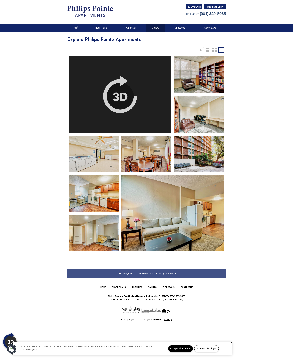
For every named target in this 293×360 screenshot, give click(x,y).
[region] (122, 348)
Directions (179, 27)
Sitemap (168, 319)
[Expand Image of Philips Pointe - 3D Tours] (120, 94)
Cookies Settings (206, 348)
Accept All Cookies (180, 348)
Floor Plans (101, 27)
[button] (12, 349)
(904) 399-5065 (213, 13)
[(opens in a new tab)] (153, 312)
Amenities (131, 27)
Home (76, 28)
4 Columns (214, 50)
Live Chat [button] (195, 6)
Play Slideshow (201, 50)
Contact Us (210, 27)
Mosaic (221, 50)
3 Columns (207, 50)
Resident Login (215, 6)
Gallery (155, 27)
